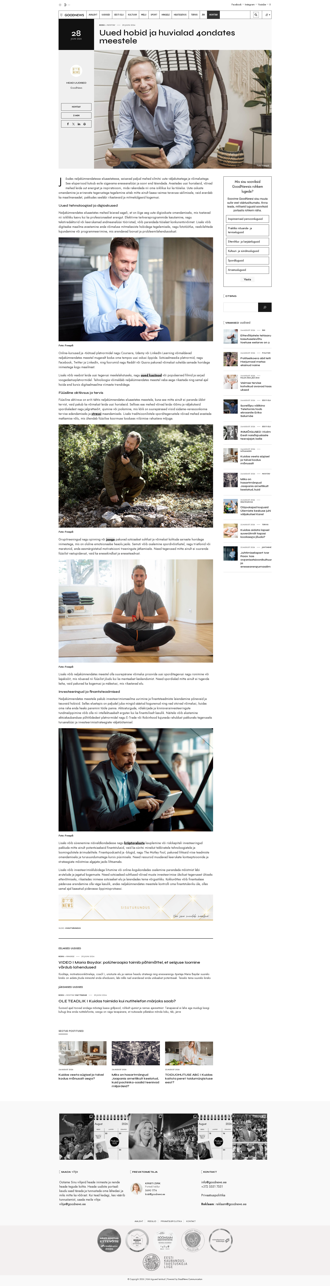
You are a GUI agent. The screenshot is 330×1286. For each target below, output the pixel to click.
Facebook (236, 4)
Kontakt (191, 1221)
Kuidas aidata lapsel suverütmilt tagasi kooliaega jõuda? (254, 533)
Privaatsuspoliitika (213, 1195)
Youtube (262, 4)
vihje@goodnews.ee (72, 1204)
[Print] (84, 124)
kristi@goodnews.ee (155, 1194)
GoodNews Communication (190, 1279)
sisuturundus (73, 928)
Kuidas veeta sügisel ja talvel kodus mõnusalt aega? (81, 1076)
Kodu (102, 25)
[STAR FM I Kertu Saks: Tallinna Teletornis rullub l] (146, 1137)
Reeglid (152, 1221)
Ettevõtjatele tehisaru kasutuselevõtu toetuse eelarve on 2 (255, 339)
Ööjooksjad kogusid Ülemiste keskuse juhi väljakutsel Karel (255, 511)
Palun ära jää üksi (249, 377)
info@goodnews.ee (214, 1182)
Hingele (70, 956)
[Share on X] (73, 124)
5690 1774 (151, 1190)
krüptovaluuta (134, 843)
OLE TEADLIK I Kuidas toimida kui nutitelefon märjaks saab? (117, 1001)
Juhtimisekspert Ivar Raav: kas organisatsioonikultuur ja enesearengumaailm (256, 559)
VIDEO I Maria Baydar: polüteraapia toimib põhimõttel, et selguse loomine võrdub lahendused (129, 965)
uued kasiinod (151, 375)
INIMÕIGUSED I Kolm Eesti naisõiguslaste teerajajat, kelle (255, 435)
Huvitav (111, 25)
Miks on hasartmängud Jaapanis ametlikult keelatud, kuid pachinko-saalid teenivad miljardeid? (135, 1080)
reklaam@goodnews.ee (231, 1204)
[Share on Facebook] (68, 124)
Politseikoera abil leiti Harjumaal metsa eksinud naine (255, 362)
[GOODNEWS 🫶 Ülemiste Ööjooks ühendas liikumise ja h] (180, 1137)
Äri (263, 330)
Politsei (266, 353)
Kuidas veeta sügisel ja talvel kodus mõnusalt (255, 460)
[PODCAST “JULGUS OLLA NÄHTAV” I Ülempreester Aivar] (111, 1137)
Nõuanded (246, 451)
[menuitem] (93, 15)
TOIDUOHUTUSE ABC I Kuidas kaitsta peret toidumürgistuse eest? (189, 1078)
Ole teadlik (81, 995)
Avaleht (139, 1221)
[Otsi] (265, 307)
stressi (96, 414)
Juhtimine (266, 547)
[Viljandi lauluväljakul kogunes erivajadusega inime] (249, 1137)
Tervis (265, 524)
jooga (110, 539)
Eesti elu (266, 400)
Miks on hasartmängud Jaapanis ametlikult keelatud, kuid (254, 484)
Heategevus (246, 502)
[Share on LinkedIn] (79, 124)
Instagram (250, 4)
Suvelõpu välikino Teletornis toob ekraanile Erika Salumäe (252, 411)
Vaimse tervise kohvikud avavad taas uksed (255, 386)
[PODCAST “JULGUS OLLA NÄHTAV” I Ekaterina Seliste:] (215, 1137)
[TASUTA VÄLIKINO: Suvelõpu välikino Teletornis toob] (76, 1137)
